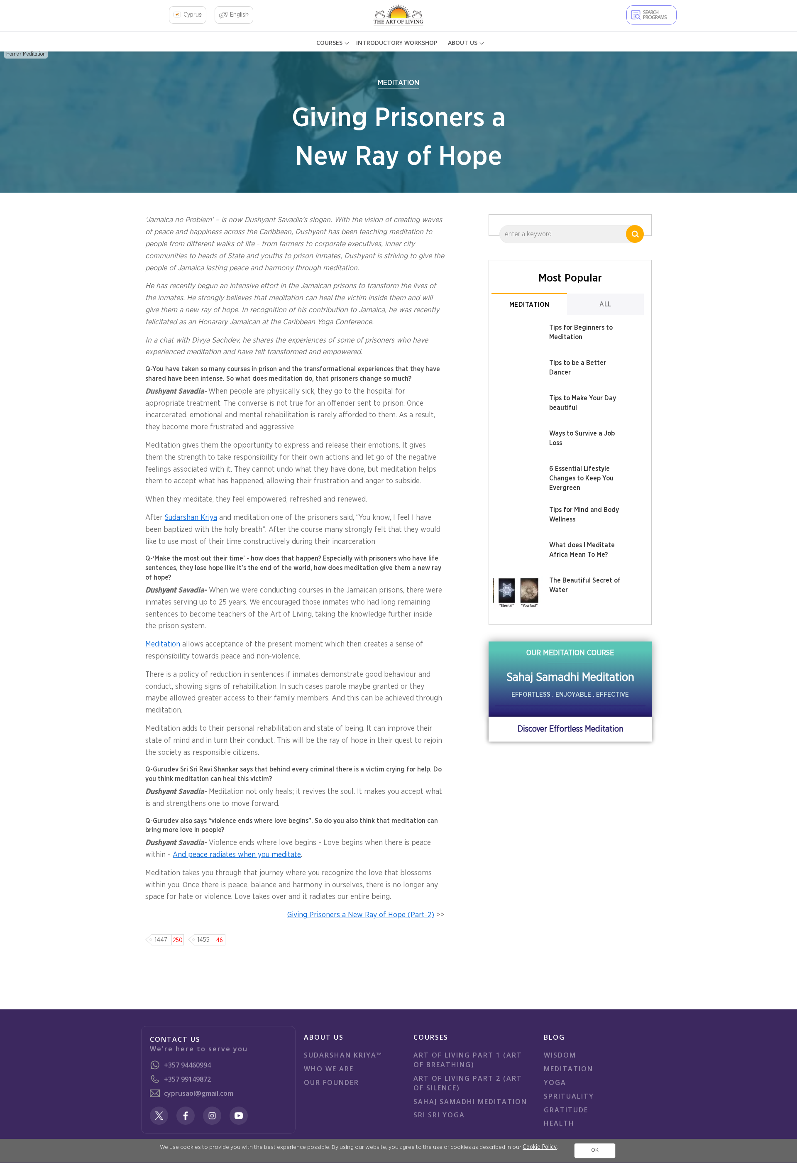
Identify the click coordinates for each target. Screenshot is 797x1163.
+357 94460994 (187, 1065)
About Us (462, 43)
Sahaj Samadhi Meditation (470, 1101)
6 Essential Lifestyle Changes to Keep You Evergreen (581, 478)
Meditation (34, 53)
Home (12, 53)
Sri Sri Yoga (439, 1114)
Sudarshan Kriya (191, 518)
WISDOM (560, 1055)
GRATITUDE (566, 1109)
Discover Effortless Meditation (570, 729)
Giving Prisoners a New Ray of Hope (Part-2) (360, 915)
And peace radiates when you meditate (237, 855)
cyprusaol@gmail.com (198, 1093)
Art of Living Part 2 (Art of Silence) (467, 1083)
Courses (329, 43)
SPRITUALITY (569, 1096)
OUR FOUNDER (331, 1082)
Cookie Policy (540, 1147)
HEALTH (559, 1123)
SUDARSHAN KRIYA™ (343, 1055)
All (605, 304)
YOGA (555, 1082)
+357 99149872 (187, 1079)
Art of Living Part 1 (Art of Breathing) (467, 1059)
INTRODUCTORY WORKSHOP (396, 43)
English (239, 15)
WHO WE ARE (329, 1068)
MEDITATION (568, 1068)
